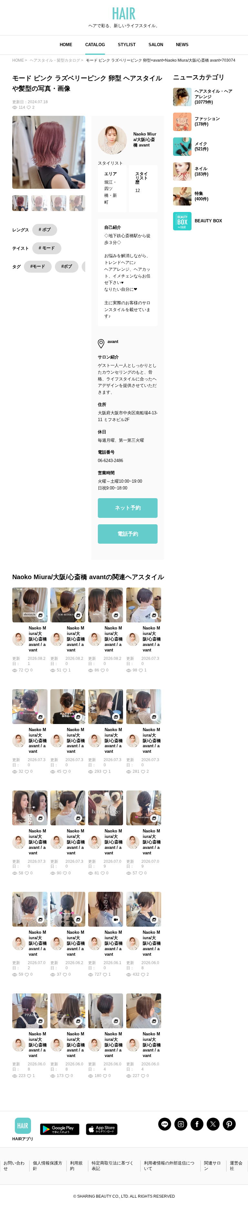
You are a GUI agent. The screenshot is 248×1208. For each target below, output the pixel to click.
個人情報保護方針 (47, 1166)
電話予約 (128, 534)
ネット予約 (128, 507)
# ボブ (45, 229)
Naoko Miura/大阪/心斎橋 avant (144, 139)
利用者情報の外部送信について (169, 1166)
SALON (156, 44)
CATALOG (95, 44)
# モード (47, 248)
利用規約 (76, 1166)
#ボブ (66, 266)
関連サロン (212, 1166)
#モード (37, 266)
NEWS (182, 44)
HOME (66, 44)
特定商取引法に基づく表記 (113, 1166)
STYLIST (127, 44)
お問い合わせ (14, 1166)
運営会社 (236, 1166)
